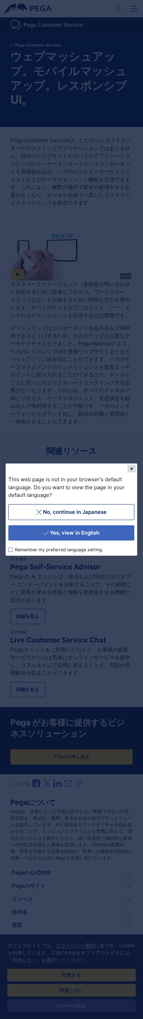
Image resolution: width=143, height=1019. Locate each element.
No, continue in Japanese (75, 511)
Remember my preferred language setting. (59, 549)
